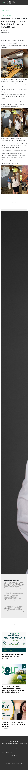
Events (2, 15)
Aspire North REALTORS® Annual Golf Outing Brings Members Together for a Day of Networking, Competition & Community (13, 689)
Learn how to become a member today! (14, 763)
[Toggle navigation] (23, 1)
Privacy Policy (14, 755)
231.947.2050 (6, 752)
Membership (8, 15)
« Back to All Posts (5, 10)
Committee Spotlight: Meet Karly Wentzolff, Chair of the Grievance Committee (13, 724)
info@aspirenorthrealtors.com (18, 752)
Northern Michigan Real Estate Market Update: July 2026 (12, 655)
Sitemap (14, 757)
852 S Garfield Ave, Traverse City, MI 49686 (14, 751)
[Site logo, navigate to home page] (9, 2)
